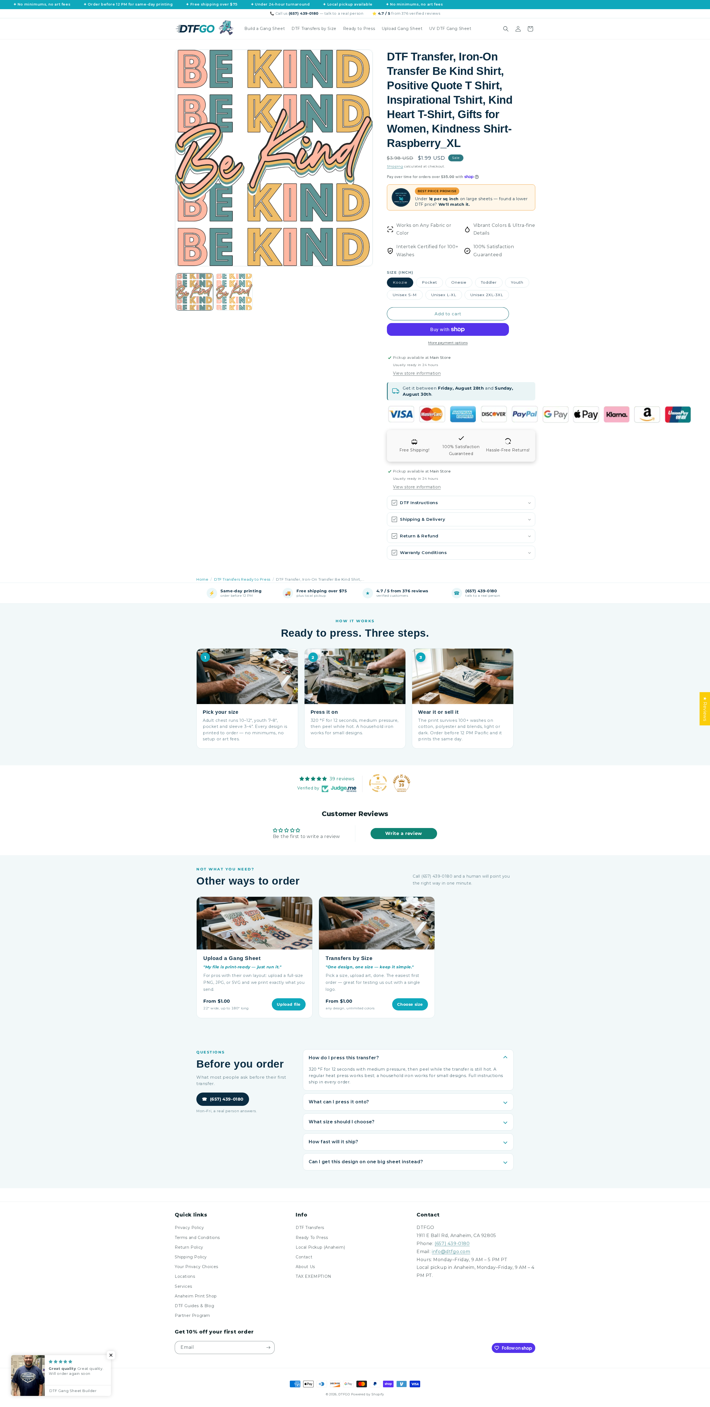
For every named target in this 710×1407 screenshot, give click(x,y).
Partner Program (192, 1315)
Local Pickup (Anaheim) (320, 1247)
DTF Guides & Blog (194, 1305)
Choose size (410, 1004)
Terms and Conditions (197, 1237)
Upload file (289, 1004)
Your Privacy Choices (196, 1266)
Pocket (429, 282)
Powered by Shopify (367, 1394)
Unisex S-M (405, 295)
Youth (517, 282)
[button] (506, 29)
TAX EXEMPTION (313, 1276)
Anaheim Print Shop (196, 1296)
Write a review (403, 833)
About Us (305, 1266)
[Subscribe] (268, 1347)
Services (183, 1286)
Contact (304, 1256)
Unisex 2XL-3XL (486, 295)
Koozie (400, 282)
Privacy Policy (189, 1227)
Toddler (489, 282)
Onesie (458, 282)
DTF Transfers (310, 1227)
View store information (417, 373)
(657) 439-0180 (223, 1099)
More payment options (448, 343)
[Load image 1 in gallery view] (194, 291)
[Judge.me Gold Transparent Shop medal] (378, 783)
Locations (185, 1276)
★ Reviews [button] (705, 709)
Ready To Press (312, 1237)
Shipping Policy (191, 1256)
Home (202, 579)
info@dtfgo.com (451, 1251)
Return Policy (189, 1247)
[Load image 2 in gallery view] (234, 291)
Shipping (395, 166)
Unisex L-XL (443, 295)
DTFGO (344, 1394)
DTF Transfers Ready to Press (242, 579)
